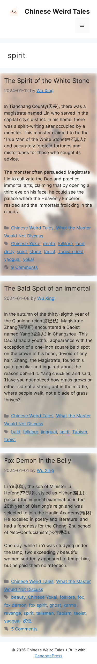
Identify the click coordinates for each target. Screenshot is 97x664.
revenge (12, 613)
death (49, 243)
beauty (18, 597)
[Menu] (82, 25)
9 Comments (24, 267)
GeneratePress (48, 655)
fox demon (15, 605)
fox (81, 597)
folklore (65, 243)
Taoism (79, 431)
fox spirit (38, 605)
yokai (28, 259)
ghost (55, 605)
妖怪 (27, 620)
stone (35, 251)
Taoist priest (71, 251)
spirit (22, 251)
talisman (45, 613)
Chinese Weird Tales (57, 11)
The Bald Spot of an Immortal (47, 288)
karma (70, 605)
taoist (49, 251)
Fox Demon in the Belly (37, 460)
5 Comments (24, 628)
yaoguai (12, 259)
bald (15, 431)
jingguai (49, 431)
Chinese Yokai (25, 243)
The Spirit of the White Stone (46, 80)
